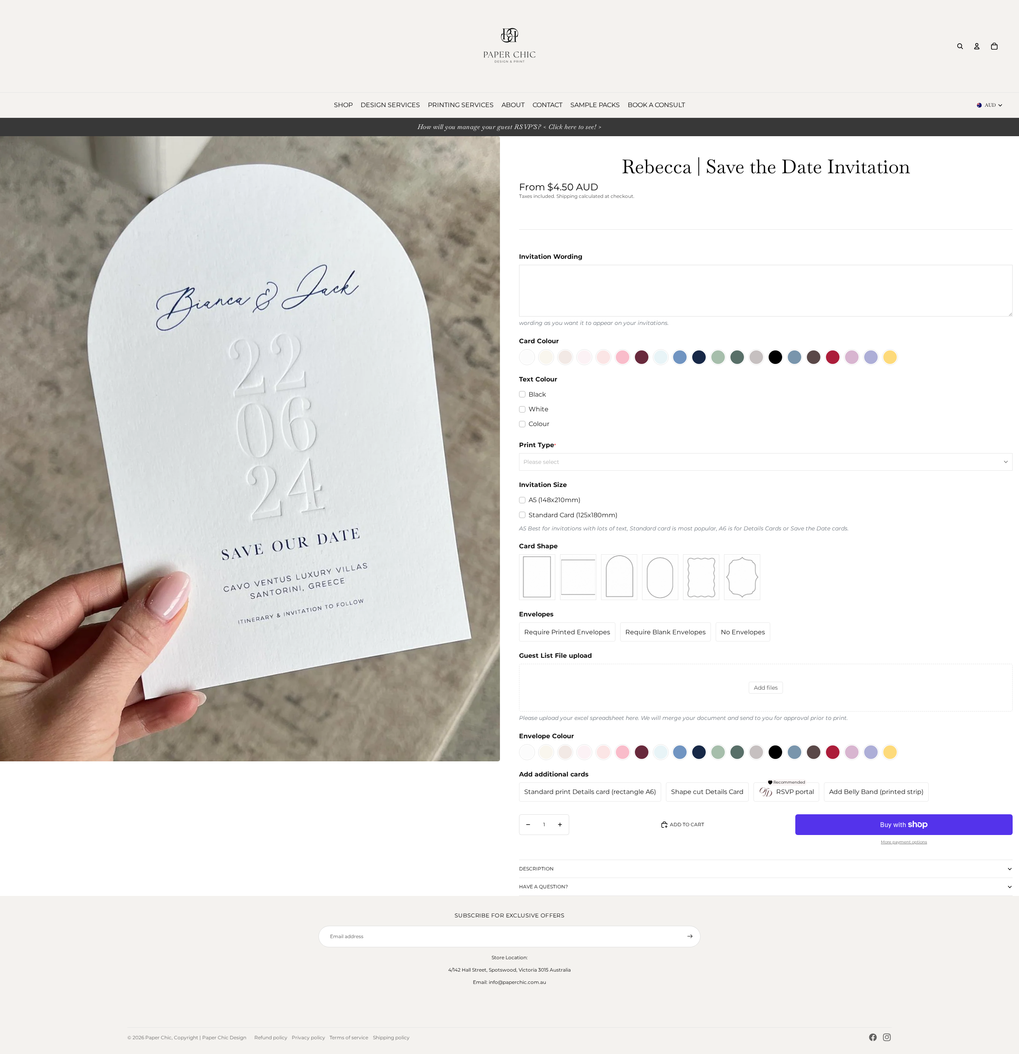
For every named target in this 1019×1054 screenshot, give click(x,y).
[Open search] (960, 46)
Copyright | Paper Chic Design (210, 1037)
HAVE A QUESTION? (543, 887)
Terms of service (349, 1037)
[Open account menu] (977, 46)
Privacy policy (308, 1037)
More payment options (904, 842)
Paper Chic (158, 1037)
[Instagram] (887, 1037)
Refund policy (270, 1037)
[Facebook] (873, 1037)
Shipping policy (391, 1037)
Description (536, 869)
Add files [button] (766, 687)
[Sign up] (690, 936)
